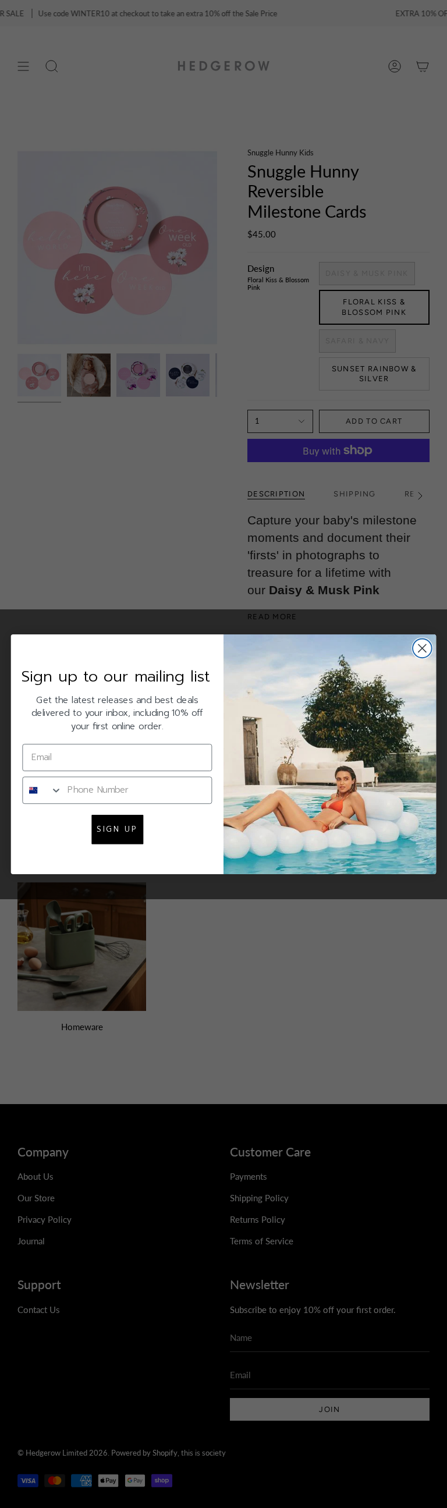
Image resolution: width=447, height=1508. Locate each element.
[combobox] (42, 789)
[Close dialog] (422, 648)
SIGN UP (117, 829)
